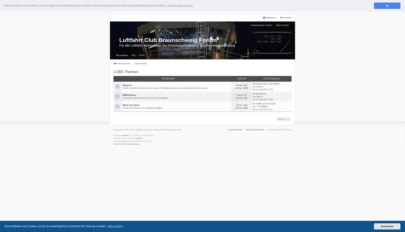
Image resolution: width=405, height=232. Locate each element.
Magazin (127, 85)
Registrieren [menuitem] (271, 18)
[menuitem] (122, 55)
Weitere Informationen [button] (180, 5)
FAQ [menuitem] (133, 55)
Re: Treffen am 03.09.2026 (264, 104)
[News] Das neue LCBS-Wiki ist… (267, 84)
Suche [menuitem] (142, 55)
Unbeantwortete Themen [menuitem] (261, 25)
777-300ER (261, 106)
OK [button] (387, 5)
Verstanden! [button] (387, 226)
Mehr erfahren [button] (115, 226)
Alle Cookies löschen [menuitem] (255, 130)
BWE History (129, 95)
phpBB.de (139, 138)
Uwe (258, 97)
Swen (258, 87)
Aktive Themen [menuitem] (282, 25)
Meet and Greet (131, 105)
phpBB (125, 135)
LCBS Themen (125, 72)
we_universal (122, 141)
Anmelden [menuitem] (287, 18)
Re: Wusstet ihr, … (260, 94)
